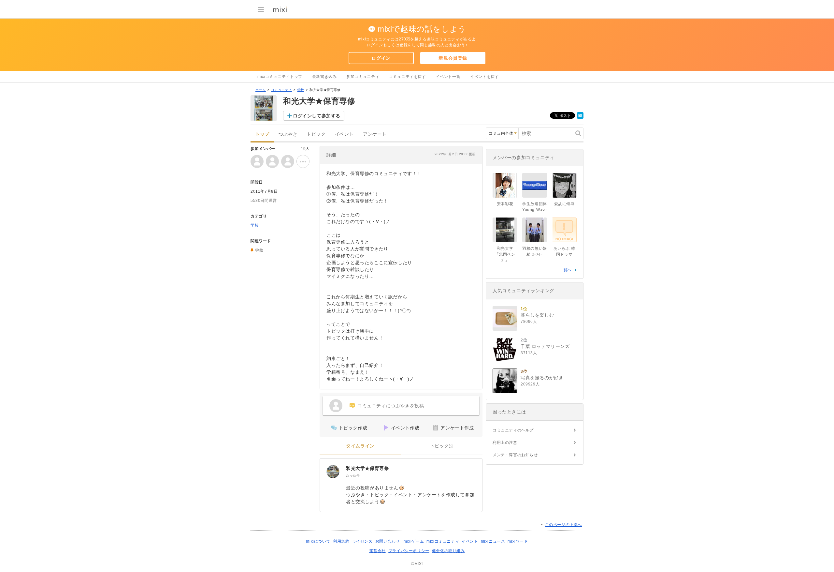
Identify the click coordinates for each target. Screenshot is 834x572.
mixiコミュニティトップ (279, 76)
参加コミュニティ (362, 76)
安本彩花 (505, 204)
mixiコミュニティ (442, 541)
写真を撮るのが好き (542, 377)
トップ (262, 134)
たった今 (353, 475)
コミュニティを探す (407, 76)
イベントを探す (484, 76)
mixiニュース (493, 541)
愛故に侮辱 (564, 204)
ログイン (380, 58)
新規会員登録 (453, 58)
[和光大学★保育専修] (332, 471)
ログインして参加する (316, 115)
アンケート (375, 134)
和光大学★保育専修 (367, 468)
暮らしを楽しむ (537, 315)
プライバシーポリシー (408, 551)
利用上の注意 (505, 442)
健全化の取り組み (448, 551)
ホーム (260, 90)
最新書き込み (324, 76)
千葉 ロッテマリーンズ (545, 346)
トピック (316, 134)
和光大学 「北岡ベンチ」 (506, 254)
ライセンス (362, 541)
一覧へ (565, 270)
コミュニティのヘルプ (513, 430)
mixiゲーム (414, 541)
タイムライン (360, 446)
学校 (300, 90)
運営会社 (377, 551)
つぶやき (288, 134)
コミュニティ (281, 90)
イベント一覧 (448, 76)
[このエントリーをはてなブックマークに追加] (580, 117)
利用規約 (341, 541)
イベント (344, 134)
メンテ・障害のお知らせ (515, 455)
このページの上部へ (563, 524)
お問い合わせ (387, 541)
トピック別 (442, 446)
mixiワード (518, 541)
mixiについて (318, 541)
